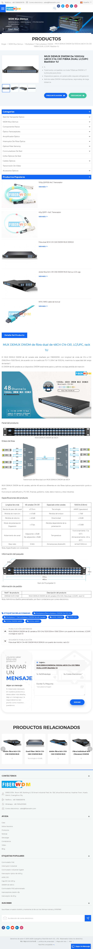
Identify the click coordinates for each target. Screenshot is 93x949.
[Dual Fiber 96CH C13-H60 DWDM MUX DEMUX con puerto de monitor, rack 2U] (12, 742)
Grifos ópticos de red (12, 156)
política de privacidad (46, 941)
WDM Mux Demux (16, 44)
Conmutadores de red (12, 151)
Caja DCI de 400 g (8, 881)
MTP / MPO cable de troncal (49, 302)
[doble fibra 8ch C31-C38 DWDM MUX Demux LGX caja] (20, 284)
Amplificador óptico (11, 136)
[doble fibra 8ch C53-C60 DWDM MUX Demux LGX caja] (35, 742)
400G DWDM (57, 617)
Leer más (12, 763)
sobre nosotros (7, 826)
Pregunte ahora (54, 95)
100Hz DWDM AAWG (14, 621)
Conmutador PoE (8, 862)
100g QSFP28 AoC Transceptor (50, 182)
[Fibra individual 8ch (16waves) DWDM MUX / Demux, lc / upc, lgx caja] (58, 742)
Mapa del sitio (61, 941)
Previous (3, 749)
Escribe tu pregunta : (45, 684)
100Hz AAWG (34, 621)
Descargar (76, 95)
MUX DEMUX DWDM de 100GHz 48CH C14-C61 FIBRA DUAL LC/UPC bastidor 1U (58, 666)
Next (89, 749)
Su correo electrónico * (73, 674)
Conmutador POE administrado (13, 888)
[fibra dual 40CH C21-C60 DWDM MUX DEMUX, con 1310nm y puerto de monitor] (81, 742)
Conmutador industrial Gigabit (13, 870)
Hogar (3, 44)
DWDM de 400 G (8, 885)
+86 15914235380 (20, 804)
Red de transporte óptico (13, 117)
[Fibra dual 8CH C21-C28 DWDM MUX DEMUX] (20, 254)
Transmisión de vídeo (12, 166)
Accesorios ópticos (10, 171)
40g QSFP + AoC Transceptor (50, 212)
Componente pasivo (11, 127)
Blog (3, 849)
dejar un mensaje (83, 946)
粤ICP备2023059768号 (28, 941)
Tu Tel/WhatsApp (44, 674)
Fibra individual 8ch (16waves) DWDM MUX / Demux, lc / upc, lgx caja (58, 752)
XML (70, 941)
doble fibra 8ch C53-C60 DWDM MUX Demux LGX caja (35, 752)
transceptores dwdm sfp (11, 892)
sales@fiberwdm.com (28, 808)
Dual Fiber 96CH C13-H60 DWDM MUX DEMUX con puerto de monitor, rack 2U (12, 752)
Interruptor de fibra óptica (14, 141)
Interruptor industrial (9, 866)
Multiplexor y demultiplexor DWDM (39, 44)
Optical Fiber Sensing (12, 146)
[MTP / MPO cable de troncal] (20, 314)
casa (3, 823)
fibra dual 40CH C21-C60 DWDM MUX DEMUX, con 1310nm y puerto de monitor (81, 752)
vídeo (4, 845)
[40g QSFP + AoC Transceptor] (20, 224)
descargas (5, 837)
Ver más (42, 187)
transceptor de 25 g (9, 896)
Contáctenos (6, 841)
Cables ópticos (9, 161)
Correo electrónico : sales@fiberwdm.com (44, 2)
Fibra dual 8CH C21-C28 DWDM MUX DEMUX (56, 242)
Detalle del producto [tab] (14, 335)
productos (5, 830)
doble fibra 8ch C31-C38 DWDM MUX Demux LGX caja (59, 272)
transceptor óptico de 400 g (12, 873)
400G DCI (73, 617)
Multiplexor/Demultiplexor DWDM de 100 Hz (53, 613)
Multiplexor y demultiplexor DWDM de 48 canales (25, 617)
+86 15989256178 (19, 800)
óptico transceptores (11, 131)
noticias (4, 834)
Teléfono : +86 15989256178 (14, 2)
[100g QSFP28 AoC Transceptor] (20, 194)
